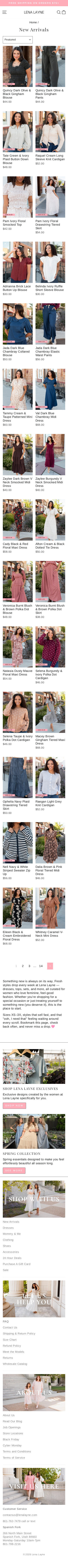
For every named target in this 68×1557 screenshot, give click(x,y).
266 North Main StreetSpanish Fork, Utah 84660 (20, 1535)
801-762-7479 (12, 1521)
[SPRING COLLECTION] (34, 1131)
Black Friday (11, 1439)
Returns (8, 1357)
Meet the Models (13, 1351)
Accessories (11, 1252)
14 (41, 966)
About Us (9, 1415)
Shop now (14, 1105)
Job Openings (12, 1427)
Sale (6, 1270)
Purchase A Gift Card (16, 1264)
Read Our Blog (12, 1421)
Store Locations (13, 1433)
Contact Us (10, 1327)
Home (33, 22)
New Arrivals (11, 1221)
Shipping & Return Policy (19, 1333)
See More (14, 1170)
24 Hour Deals (12, 1258)
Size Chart (10, 1339)
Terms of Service (14, 1457)
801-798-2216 (12, 1544)
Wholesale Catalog (15, 1363)
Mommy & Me (12, 1233)
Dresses (8, 1227)
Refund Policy (12, 1345)
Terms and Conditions (17, 1451)
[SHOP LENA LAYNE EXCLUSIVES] (34, 1066)
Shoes (7, 1245)
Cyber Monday (12, 1445)
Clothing (8, 1239)
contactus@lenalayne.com (20, 1515)
